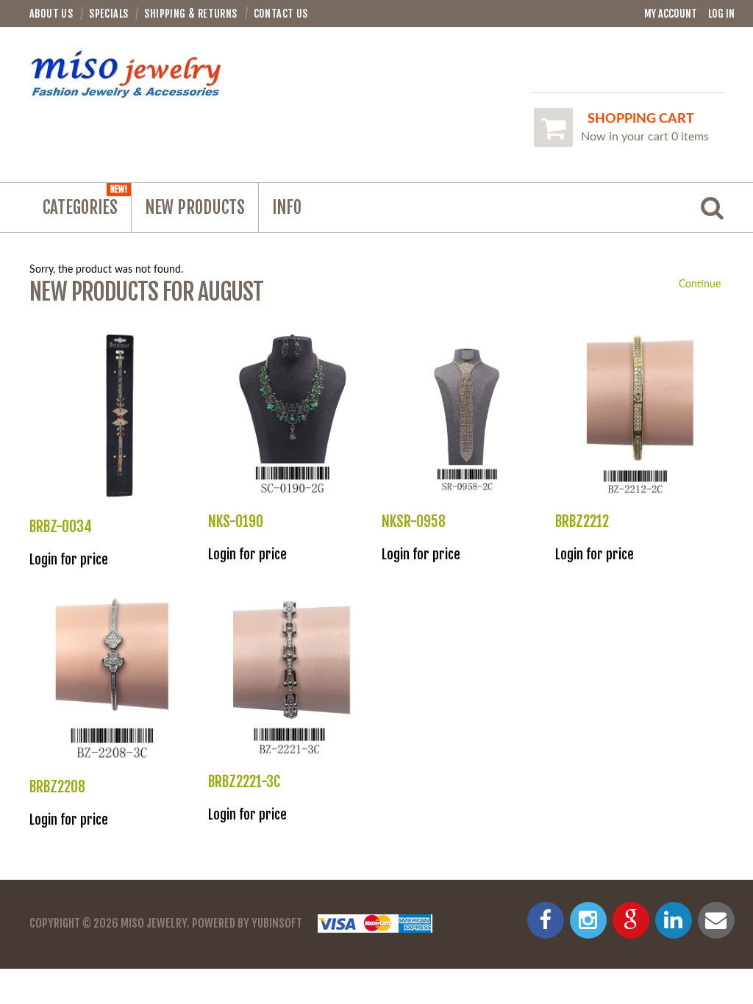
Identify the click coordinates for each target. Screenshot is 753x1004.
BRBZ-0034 (60, 526)
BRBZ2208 (57, 787)
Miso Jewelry (154, 923)
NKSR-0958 (414, 521)
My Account (670, 13)
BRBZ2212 (582, 521)
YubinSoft (276, 923)
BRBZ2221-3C (244, 781)
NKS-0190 (235, 521)
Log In (721, 13)
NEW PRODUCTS (195, 207)
